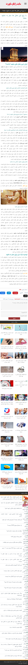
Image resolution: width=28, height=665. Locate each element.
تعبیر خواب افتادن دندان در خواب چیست (7, 361)
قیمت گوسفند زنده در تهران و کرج (21, 385)
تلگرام (9, 293)
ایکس (25, 296)
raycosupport (17, 299)
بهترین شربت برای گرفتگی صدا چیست (7, 431)
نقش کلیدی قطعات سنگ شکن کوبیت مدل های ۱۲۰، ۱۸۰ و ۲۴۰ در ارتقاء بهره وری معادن (21, 487)
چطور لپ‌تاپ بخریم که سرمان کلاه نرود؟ (7, 445)
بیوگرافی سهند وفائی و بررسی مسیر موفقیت (21, 459)
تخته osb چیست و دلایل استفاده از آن (13, 656)
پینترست (15, 293)
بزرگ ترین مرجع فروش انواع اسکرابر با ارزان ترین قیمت (21, 445)
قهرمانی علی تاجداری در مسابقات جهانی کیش (12, 633)
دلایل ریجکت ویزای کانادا (7, 388)
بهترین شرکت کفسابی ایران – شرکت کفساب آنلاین (7, 375)
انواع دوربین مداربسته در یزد (16, 627)
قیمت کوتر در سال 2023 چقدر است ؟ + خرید (7, 333)
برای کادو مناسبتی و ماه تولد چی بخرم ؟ (13, 650)
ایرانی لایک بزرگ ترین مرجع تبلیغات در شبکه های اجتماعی (7, 403)
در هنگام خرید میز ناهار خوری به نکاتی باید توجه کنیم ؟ (7, 459)
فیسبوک (2, 293)
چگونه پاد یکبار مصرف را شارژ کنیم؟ (21, 333)
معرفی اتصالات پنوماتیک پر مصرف (21, 431)
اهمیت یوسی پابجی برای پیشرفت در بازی (21, 361)
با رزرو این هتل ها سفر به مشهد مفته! (14, 639)
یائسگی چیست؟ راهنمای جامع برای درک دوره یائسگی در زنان (21, 348)
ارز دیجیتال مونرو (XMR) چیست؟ (7, 473)
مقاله (20, 290)
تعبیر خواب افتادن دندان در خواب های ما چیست (7, 486)
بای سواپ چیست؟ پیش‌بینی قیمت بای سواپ (7, 417)
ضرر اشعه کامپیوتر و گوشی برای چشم (21, 403)
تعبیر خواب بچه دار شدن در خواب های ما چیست (21, 417)
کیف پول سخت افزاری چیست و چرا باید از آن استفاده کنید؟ (7, 347)
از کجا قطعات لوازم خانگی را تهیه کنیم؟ (21, 375)
